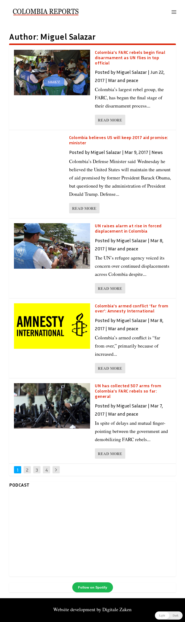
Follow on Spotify (92, 587)
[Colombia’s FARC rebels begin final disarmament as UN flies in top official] (52, 72)
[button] (169, 615)
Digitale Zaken (117, 609)
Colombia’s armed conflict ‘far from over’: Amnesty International (131, 308)
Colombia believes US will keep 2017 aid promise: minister (118, 140)
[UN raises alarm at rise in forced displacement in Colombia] (52, 246)
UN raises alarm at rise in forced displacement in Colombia (128, 228)
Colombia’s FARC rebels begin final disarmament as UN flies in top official (130, 57)
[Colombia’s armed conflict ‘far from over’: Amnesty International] (52, 326)
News (157, 152)
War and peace (123, 80)
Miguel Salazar (131, 72)
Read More (110, 120)
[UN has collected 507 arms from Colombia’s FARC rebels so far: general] (52, 406)
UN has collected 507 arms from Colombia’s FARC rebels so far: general (128, 391)
